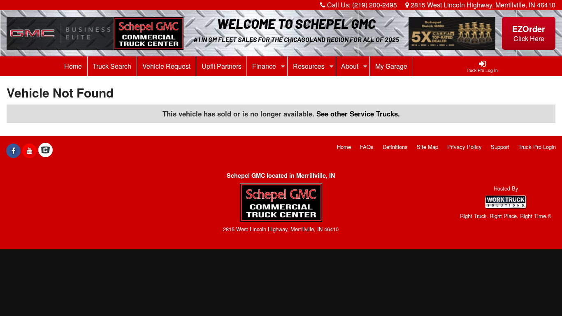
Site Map (427, 147)
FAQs (367, 147)
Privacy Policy (464, 147)
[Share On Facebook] (13, 150)
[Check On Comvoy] (45, 150)
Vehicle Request (166, 66)
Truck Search (112, 66)
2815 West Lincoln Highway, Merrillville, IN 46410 (482, 4)
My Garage (391, 66)
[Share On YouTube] (29, 150)
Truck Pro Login (537, 147)
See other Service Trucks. (358, 113)
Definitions (395, 147)
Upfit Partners (222, 66)
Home (73, 66)
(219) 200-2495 (374, 4)
